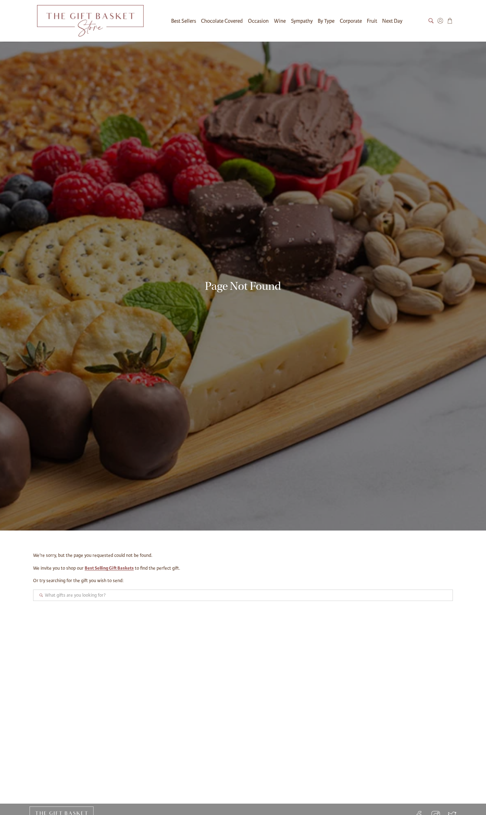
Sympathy (302, 21)
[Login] (440, 21)
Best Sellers (183, 21)
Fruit (372, 21)
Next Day (392, 21)
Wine (280, 21)
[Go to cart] (450, 21)
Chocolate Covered (222, 21)
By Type (326, 21)
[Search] (431, 21)
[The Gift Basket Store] (90, 21)
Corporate (351, 21)
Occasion (258, 21)
